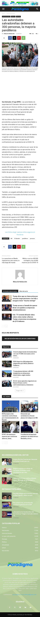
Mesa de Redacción (9, 33)
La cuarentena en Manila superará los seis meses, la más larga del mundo (10, 260)
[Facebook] (10, 38)
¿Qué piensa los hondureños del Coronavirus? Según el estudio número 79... (25, 514)
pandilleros (25, 238)
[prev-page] (3, 326)
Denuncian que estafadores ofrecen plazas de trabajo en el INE (29, 416)
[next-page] (6, 326)
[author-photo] (20, 279)
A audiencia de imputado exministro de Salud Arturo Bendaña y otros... (29, 436)
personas (32, 238)
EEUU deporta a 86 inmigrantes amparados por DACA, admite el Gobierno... (23, 363)
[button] (3, 9)
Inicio (3, 13)
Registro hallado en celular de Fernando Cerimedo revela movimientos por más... (22, 470)
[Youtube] (30, 607)
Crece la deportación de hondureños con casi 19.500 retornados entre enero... (25, 353)
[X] (14, 38)
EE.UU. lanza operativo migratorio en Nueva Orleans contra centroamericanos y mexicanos (25, 383)
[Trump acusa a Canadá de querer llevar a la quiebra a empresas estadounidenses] (7, 307)
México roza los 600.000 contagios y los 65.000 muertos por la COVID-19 (30, 260)
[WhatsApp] (23, 38)
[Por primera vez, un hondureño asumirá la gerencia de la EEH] (7, 505)
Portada (18, 16)
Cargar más (19, 390)
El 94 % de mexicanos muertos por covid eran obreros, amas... (9, 436)
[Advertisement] (20, 87)
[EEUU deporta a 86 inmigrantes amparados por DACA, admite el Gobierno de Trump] (7, 364)
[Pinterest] (19, 38)
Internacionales (11, 13)
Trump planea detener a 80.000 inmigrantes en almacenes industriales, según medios (23, 373)
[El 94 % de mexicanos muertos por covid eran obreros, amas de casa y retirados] (10, 427)
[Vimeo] (20, 607)
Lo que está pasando (26, 411)
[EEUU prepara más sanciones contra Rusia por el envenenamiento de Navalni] (10, 406)
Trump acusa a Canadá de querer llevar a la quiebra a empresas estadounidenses (25, 308)
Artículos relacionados (10, 291)
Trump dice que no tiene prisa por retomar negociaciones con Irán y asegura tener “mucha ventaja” (25, 298)
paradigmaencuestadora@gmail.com (24, 594)
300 (11, 238)
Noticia (13, 16)
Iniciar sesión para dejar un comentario (20, 338)
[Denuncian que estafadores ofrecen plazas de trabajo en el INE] (29, 406)
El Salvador (17, 238)
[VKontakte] (25, 607)
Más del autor (23, 291)
